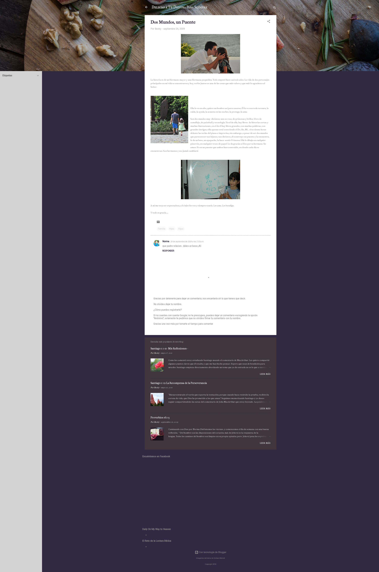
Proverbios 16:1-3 (160, 417)
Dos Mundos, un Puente (173, 22)
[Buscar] (274, 8)
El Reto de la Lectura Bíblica (162, 546)
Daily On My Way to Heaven (162, 535)
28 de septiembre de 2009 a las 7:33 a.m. (187, 241)
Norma (165, 241)
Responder (168, 251)
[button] (268, 22)
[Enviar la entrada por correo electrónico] (158, 222)
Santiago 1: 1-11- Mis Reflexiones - (169, 348)
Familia (161, 228)
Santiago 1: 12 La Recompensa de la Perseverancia (179, 383)
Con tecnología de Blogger (212, 552)
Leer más (265, 374)
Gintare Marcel (219, 558)
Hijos (180, 228)
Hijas (171, 228)
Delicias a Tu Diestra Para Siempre (179, 7)
